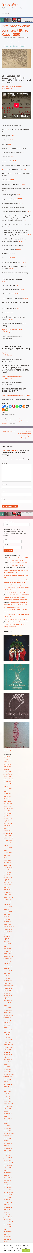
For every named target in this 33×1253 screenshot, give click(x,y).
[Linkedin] (20, 406)
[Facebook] (3, 406)
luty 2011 (6, 1212)
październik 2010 (9, 1222)
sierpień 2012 (8, 1168)
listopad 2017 (7, 1013)
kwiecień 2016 (8, 1059)
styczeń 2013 (7, 1155)
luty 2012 (6, 1182)
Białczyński (10, 4)
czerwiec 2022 (8, 877)
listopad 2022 (7, 865)
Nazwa (4, 485)
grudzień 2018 (8, 981)
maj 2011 (6, 1204)
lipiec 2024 (7, 816)
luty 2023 (6, 858)
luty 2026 (6, 769)
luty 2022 (6, 887)
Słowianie (21, 419)
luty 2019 (6, 976)
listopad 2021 (7, 894)
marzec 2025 (7, 796)
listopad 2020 (7, 924)
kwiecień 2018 (8, 1000)
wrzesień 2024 (8, 811)
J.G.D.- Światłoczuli (8, 431)
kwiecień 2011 (8, 1207)
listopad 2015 (7, 1072)
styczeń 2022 (7, 889)
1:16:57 (19, 199)
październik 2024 (9, 808)
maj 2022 (6, 880)
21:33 (12, 157)
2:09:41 (28, 235)
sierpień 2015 (8, 1079)
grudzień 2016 (8, 1040)
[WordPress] (27, 406)
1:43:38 (25, 220)
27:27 (14, 161)
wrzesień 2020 (8, 929)
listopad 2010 (7, 1219)
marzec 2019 (7, 973)
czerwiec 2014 (8, 1113)
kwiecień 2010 (8, 1236)
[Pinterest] (13, 406)
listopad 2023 (7, 835)
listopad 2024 (7, 806)
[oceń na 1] (2, 414)
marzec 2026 (7, 766)
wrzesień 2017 (8, 1017)
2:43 (11, 140)
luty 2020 (6, 946)
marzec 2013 (7, 1150)
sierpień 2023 (8, 843)
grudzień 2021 (8, 892)
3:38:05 (4, 304)
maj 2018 (6, 998)
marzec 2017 (7, 1032)
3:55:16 (11, 319)
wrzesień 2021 (8, 899)
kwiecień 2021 (8, 912)
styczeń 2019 (7, 978)
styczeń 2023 (7, 860)
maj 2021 (6, 909)
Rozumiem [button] (26, 1250)
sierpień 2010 (8, 1227)
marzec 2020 (7, 944)
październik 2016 (9, 1045)
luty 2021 (6, 917)
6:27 (9, 144)
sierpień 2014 (8, 1108)
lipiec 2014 (7, 1111)
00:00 (7, 129)
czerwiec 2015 (8, 1084)
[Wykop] (6, 406)
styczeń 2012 (7, 1185)
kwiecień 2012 (8, 1177)
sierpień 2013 (8, 1138)
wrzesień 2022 (8, 870)
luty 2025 (6, 798)
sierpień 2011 (8, 1197)
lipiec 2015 (7, 1081)
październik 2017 (9, 1015)
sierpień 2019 (8, 961)
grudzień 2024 (8, 803)
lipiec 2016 (7, 1052)
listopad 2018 (7, 983)
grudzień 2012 (8, 1158)
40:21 (3, 169)
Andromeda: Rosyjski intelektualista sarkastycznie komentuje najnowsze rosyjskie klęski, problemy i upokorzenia (16, 582)
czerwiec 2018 (8, 995)
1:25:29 (28, 211)
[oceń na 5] (8, 414)
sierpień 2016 (8, 1049)
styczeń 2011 (7, 1214)
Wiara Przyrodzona (19, 421)
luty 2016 (6, 1064)
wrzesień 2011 (8, 1195)
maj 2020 (6, 939)
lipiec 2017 (7, 1022)
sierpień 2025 (8, 784)
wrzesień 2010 (8, 1224)
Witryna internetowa (8, 499)
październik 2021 (9, 897)
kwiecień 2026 (8, 764)
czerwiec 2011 (8, 1202)
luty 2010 (6, 1241)
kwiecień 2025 (8, 794)
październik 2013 (9, 1133)
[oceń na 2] (3, 414)
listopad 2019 (7, 953)
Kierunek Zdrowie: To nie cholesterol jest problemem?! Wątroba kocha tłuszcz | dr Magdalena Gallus (16, 624)
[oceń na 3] (5, 414)
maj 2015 (6, 1086)
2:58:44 (11, 268)
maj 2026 (6, 762)
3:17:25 (4, 281)
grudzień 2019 (8, 951)
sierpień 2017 (8, 1020)
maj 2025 (6, 791)
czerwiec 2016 (8, 1054)
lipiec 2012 (7, 1170)
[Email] (6, 409)
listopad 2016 (7, 1042)
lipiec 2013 (7, 1140)
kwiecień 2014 (8, 1118)
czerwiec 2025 (8, 789)
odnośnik (4, 423)
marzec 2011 (7, 1209)
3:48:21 (18, 308)
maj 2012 (6, 1175)
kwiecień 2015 (8, 1089)
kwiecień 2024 (8, 823)
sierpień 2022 (8, 872)
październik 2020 (9, 926)
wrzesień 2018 (8, 988)
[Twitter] (10, 406)
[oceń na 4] (6, 414)
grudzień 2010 (8, 1217)
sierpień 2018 (8, 990)
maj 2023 (6, 850)
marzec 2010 (7, 1239)
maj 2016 (6, 1057)
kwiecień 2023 (8, 853)
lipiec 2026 (7, 757)
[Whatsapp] (17, 406)
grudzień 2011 (8, 1187)
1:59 (13, 135)
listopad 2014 (7, 1101)
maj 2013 (6, 1145)
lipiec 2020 (7, 934)
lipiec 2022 (7, 875)
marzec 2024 (7, 826)
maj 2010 (6, 1234)
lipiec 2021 (7, 904)
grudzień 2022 (8, 862)
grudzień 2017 (8, 1010)
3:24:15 (17, 285)
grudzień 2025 (8, 774)
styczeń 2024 (7, 830)
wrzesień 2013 (8, 1136)
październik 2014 (9, 1104)
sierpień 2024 (8, 813)
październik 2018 (9, 985)
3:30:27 (17, 294)
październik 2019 (9, 956)
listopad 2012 (7, 1160)
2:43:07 (12, 258)
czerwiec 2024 (8, 818)
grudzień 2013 (8, 1128)
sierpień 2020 (8, 931)
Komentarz (5, 463)
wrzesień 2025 (8, 781)
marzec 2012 (7, 1180)
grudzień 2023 (8, 833)
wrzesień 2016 (8, 1047)
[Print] (3, 409)
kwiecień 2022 (8, 882)
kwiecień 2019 (8, 971)
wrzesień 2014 (8, 1106)
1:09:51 (19, 195)
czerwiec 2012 (8, 1172)
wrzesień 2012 (8, 1165)
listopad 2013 (7, 1131)
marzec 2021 (7, 914)
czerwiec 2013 (8, 1143)
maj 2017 (6, 1027)
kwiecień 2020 (8, 941)
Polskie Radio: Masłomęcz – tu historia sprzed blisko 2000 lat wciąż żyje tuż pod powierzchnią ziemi (16, 604)
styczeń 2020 (7, 949)
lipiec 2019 (7, 963)
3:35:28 (25, 298)
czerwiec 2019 (8, 966)
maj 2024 (6, 821)
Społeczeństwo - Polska (8, 421)
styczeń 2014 (7, 1126)
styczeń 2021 (7, 919)
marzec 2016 (7, 1062)
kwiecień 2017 (8, 1030)
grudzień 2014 (8, 1099)
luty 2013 (6, 1153)
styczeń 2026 (7, 771)
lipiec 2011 (7, 1200)
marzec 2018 (7, 1003)
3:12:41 (4, 275)
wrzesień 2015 (8, 1077)
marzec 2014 (7, 1121)
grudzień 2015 (8, 1069)
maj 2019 (6, 968)
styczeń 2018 (7, 1008)
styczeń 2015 (7, 1096)
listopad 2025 (7, 776)
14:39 (22, 152)
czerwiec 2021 (8, 907)
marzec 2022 (7, 885)
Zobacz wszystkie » (9, 750)
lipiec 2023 (7, 845)
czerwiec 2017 (8, 1025)
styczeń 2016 (7, 1067)
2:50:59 (24, 262)
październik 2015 (9, 1074)
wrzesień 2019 (8, 958)
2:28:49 (21, 241)
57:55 (12, 180)
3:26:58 (21, 289)
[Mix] (23, 406)
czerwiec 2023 (8, 848)
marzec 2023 (7, 855)
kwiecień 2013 (8, 1148)
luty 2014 (6, 1123)
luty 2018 (6, 1005)
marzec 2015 (7, 1091)
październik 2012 (9, 1163)
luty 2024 (6, 828)
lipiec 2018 (7, 993)
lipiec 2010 (7, 1229)
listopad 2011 (7, 1190)
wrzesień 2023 (8, 840)
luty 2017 (6, 1035)
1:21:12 (20, 203)
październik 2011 (9, 1192)
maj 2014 (6, 1116)
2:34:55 (18, 249)
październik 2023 (9, 838)
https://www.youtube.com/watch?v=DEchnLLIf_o (16, 395)
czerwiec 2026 (8, 759)
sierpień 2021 (8, 902)
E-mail (4, 492)
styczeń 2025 (7, 801)
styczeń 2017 (7, 1037)
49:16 (26, 169)
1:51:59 (6, 226)
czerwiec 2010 (8, 1232)
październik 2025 (9, 779)
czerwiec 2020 (8, 936)
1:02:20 (22, 184)
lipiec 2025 (7, 786)
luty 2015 (6, 1094)
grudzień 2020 (8, 921)
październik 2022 (9, 867)
